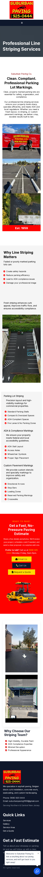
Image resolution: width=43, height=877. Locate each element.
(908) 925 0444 (17, 798)
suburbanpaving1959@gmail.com (24, 801)
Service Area (9, 827)
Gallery (6, 824)
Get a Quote (8, 831)
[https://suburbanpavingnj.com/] (21, 10)
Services (7, 820)
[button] (21, 23)
